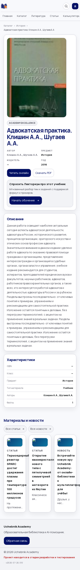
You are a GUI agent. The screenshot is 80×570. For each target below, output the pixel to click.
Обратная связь (16, 541)
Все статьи (13, 429)
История (20, 25)
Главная (7, 16)
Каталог (22, 16)
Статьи (54, 16)
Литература (38, 16)
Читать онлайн (19, 173)
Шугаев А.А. (30, 154)
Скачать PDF (43, 173)
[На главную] (4, 6)
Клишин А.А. (14, 154)
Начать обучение (23, 200)
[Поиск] (66, 6)
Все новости (39, 429)
